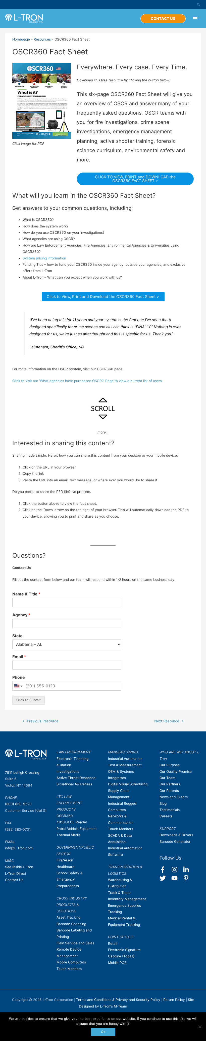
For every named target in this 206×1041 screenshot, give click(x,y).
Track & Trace (119, 893)
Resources (42, 39)
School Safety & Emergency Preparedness (70, 879)
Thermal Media (69, 835)
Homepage (21, 39)
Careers (166, 816)
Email (19, 656)
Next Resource (169, 721)
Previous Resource (40, 721)
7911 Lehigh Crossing (22, 772)
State (17, 635)
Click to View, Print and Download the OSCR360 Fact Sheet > (103, 296)
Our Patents (169, 791)
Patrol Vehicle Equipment (77, 829)
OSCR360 (65, 816)
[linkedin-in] (188, 869)
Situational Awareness (74, 784)
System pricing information (44, 258)
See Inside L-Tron (19, 867)
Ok (103, 1032)
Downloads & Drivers (176, 835)
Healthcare (65, 867)
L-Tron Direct (15, 873)
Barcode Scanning (71, 924)
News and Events (174, 797)
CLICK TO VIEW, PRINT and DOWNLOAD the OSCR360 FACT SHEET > (135, 179)
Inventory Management (127, 899)
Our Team (167, 778)
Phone (18, 677)
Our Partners (170, 784)
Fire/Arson (65, 860)
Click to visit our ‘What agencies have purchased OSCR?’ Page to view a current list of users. (87, 381)
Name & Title (26, 593)
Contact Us (14, 880)
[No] (199, 1026)
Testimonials (170, 810)
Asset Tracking (68, 917)
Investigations (68, 771)
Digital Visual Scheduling (127, 784)
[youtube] (176, 878)
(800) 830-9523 (18, 804)
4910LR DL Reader (72, 822)
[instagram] (176, 869)
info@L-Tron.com (19, 848)
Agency (21, 614)
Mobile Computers (71, 962)
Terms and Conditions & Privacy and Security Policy (118, 1000)
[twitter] (165, 878)
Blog (163, 803)
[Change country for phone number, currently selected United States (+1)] (18, 686)
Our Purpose (170, 765)
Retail (112, 944)
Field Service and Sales (75, 943)
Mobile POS (117, 963)
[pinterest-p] (187, 878)
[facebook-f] (165, 869)
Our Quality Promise (176, 771)
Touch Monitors (69, 969)
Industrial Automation (125, 759)
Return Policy (174, 1000)
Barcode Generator (175, 841)
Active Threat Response (76, 778)
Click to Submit (28, 700)
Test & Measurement (125, 765)
